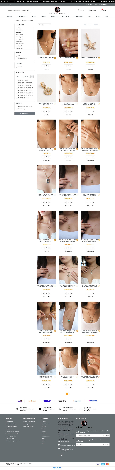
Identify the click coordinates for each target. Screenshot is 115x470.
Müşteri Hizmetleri (29, 418)
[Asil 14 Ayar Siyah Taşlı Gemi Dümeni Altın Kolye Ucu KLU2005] (46, 179)
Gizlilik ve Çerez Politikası (13, 431)
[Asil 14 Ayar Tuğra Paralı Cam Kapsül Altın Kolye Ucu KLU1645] (90, 316)
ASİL (19, 56)
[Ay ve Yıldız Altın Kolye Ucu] (46, 43)
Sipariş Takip (89, 4)
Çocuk (43, 441)
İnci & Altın (44, 433)
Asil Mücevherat (22, 58)
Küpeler (44, 426)
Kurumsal (8, 418)
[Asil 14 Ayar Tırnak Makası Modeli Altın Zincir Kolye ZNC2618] (90, 134)
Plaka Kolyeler (19, 34)
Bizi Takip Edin (63, 418)
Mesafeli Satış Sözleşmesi (13, 441)
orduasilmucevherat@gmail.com (66, 445)
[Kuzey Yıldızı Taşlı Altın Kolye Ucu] (46, 88)
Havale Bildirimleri (28, 426)
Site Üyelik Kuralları (11, 436)
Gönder (107, 435)
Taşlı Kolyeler (19, 48)
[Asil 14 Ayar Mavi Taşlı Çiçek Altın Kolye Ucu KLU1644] (46, 361)
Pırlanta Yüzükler (46, 424)
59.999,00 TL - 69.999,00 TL (25, 95)
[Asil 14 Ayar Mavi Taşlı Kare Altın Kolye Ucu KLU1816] (46, 316)
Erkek (43, 438)
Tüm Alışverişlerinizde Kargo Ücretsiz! (25, 1)
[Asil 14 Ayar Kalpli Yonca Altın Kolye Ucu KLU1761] (68, 316)
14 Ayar (20, 67)
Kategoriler (44, 418)
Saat (43, 443)
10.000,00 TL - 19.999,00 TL (25, 83)
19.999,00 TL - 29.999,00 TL (25, 85)
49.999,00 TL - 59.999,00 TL (25, 93)
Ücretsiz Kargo (22, 109)
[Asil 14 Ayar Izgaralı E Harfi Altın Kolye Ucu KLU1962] (68, 225)
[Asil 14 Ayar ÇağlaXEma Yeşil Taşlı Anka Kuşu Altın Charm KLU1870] (68, 270)
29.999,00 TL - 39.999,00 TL (25, 88)
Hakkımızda (10, 421)
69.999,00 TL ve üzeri (23, 98)
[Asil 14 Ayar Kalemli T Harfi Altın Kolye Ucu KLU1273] (68, 179)
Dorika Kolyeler (20, 39)
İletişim (95, 4)
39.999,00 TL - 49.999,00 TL (25, 90)
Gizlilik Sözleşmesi (11, 424)
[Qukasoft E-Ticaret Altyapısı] (57, 468)
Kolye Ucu (18, 32)
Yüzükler (44, 429)
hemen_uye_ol (81, 418)
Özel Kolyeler (19, 46)
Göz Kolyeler (19, 41)
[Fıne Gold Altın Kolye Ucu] (68, 43)
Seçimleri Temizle (24, 113)
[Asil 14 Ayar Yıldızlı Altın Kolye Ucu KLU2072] (68, 88)
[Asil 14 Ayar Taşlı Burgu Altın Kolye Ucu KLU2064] (68, 134)
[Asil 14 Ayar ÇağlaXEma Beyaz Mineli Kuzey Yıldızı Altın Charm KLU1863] (90, 270)
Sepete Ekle (47, 160)
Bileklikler (44, 431)
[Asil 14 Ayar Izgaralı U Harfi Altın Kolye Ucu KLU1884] (46, 270)
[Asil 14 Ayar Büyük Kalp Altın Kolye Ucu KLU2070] (90, 88)
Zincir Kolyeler (19, 30)
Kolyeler (44, 421)
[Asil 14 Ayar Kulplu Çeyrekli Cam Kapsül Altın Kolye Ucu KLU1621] (90, 361)
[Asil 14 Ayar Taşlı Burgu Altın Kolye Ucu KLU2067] (46, 134)
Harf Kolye (18, 28)
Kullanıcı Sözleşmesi (12, 426)
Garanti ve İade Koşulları (13, 433)
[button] (80, 10)
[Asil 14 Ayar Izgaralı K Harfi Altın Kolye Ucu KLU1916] (90, 225)
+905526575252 (64, 442)
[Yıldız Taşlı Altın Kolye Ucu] (90, 43)
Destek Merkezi (103, 4)
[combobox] (78, 444)
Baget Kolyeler (19, 43)
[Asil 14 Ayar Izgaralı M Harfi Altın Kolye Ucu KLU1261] (90, 179)
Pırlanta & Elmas (46, 436)
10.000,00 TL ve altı (23, 80)
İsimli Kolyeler (19, 37)
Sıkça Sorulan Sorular (29, 421)
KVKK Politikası (10, 438)
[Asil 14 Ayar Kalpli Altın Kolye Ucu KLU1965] (46, 225)
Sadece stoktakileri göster (25, 106)
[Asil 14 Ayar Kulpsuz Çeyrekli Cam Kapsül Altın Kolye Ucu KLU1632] (68, 361)
